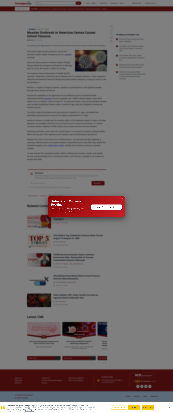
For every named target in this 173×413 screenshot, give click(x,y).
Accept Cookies (148, 407)
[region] (86, 407)
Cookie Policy (29, 411)
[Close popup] (123, 198)
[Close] (170, 407)
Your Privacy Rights (118, 407)
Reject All (134, 407)
